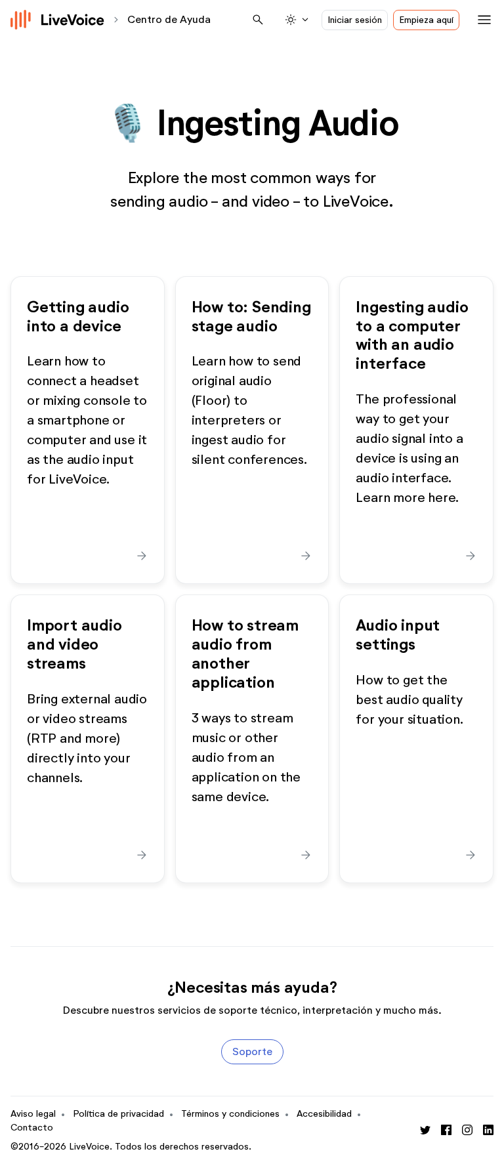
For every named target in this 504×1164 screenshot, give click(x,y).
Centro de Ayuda (169, 19)
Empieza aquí (426, 20)
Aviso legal (33, 1113)
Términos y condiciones (230, 1113)
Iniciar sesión (354, 20)
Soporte (252, 1051)
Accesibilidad (324, 1113)
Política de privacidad (118, 1113)
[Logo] (57, 19)
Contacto (31, 1127)
